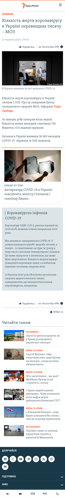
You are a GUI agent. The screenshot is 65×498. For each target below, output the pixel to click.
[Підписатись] (5, 467)
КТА (33, 494)
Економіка (32, 332)
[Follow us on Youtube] (21, 459)
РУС (45, 494)
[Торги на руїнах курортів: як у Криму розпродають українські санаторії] (14, 335)
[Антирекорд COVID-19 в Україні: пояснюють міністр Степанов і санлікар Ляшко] (32, 166)
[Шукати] (57, 494)
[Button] (26, 47)
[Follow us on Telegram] (28, 459)
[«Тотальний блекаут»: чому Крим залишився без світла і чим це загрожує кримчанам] (14, 412)
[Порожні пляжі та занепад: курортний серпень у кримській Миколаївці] (14, 430)
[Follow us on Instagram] (36, 459)
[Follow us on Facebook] (5, 459)
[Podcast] (51, 459)
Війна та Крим (34, 350)
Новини (7, 14)
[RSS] (43, 459)
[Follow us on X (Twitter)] (13, 459)
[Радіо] (8, 494)
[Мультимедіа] (21, 494)
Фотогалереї (33, 427)
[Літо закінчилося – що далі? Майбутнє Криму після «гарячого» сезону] (14, 375)
